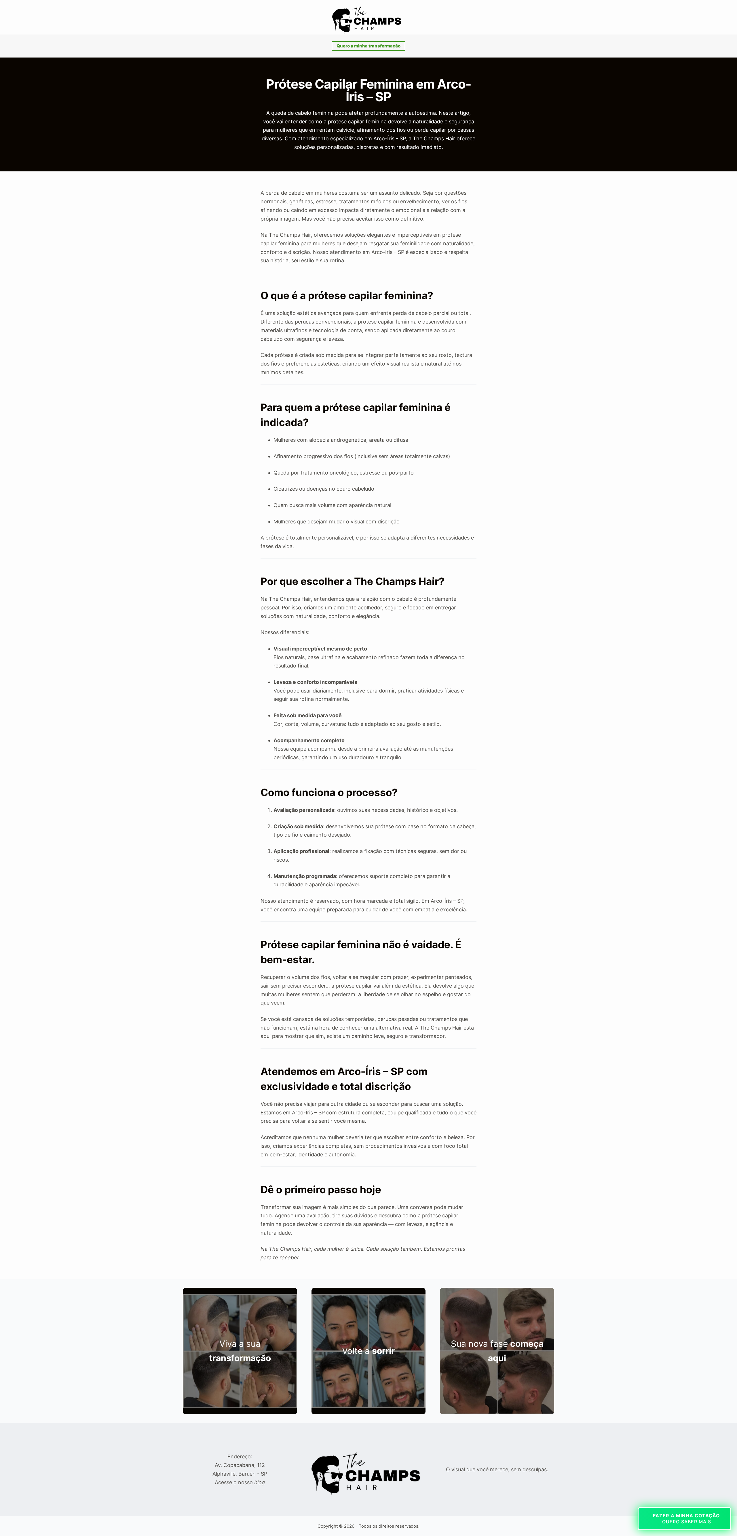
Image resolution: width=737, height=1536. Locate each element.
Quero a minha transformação (368, 46)
